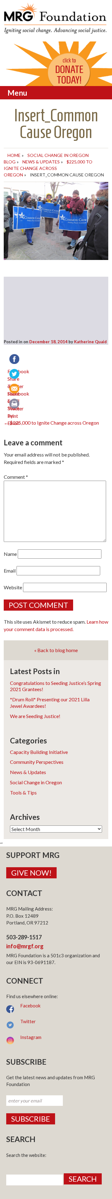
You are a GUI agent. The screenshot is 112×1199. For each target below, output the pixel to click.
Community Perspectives (36, 762)
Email (10, 571)
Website (13, 587)
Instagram (30, 1037)
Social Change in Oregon (36, 782)
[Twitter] (14, 374)
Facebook (30, 1005)
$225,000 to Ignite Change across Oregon (48, 168)
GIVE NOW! (31, 872)
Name (10, 554)
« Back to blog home (56, 650)
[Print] (14, 404)
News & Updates (41, 161)
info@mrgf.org (25, 946)
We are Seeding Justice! (35, 716)
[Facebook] (14, 359)
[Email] (14, 389)
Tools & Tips (23, 792)
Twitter (28, 1021)
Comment (16, 477)
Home (14, 155)
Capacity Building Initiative (39, 752)
